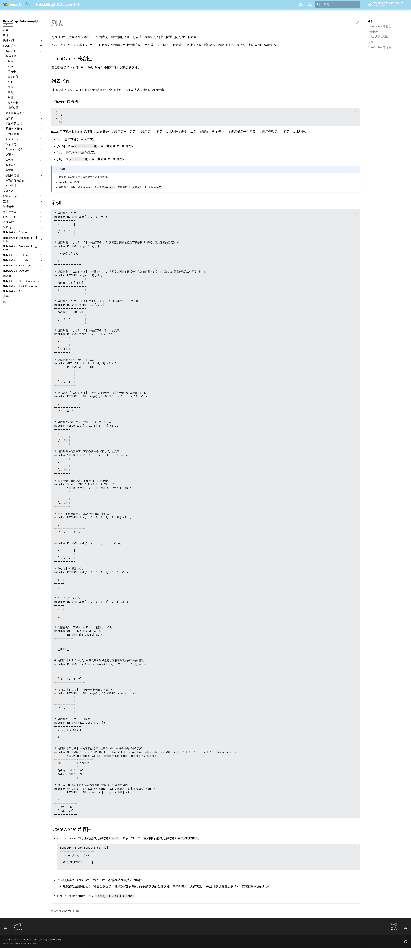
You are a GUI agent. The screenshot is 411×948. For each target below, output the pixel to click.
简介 (6, 35)
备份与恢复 (10, 211)
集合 (10, 92)
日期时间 (13, 76)
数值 (10, 61)
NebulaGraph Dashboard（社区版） (20, 239)
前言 (6, 30)
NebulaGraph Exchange (17, 265)
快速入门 (8, 40)
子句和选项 (12, 133)
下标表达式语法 (379, 36)
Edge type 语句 (14, 149)
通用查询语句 (13, 128)
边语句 (9, 159)
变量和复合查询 (15, 113)
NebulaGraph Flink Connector (20, 286)
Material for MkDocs (26, 943)
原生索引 (10, 165)
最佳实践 (8, 222)
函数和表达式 (13, 123)
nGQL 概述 (11, 50)
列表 (10, 87)
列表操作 (372, 31)
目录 (370, 21)
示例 (370, 42)
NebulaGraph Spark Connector (21, 281)
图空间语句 (12, 139)
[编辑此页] (357, 22)
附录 (6, 296)
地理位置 (13, 107)
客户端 (7, 227)
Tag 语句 (10, 144)
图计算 (7, 275)
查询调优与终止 (15, 180)
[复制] (356, 111)
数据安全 (8, 206)
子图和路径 (12, 175)
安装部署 (8, 191)
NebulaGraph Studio (15, 232)
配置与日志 (10, 196)
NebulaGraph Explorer (16, 255)
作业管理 (10, 185)
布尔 (10, 66)
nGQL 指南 (9, 45)
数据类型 (10, 56)
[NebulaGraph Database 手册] (17, 4)
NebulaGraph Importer (16, 260)
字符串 (12, 71)
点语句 (9, 154)
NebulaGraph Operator (16, 270)
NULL (11, 82)
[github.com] (405, 942)
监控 (6, 201)
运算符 (9, 118)
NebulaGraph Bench (14, 291)
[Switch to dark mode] (301, 5)
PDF (5, 301)
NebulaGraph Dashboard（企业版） (20, 248)
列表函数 (100, 90)
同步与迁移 (10, 216)
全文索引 (10, 170)
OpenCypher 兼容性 (379, 26)
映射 (10, 97)
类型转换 (13, 102)
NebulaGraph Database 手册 (20, 21)
